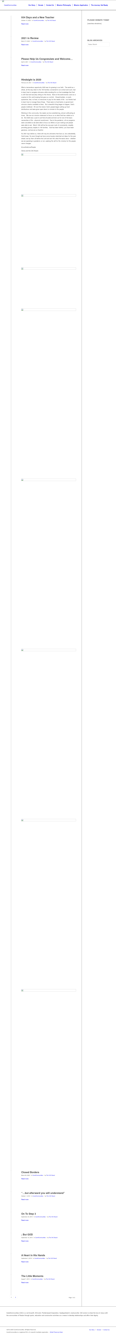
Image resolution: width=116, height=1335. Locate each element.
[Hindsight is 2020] (11, 83)
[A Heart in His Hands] (11, 1259)
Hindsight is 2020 (31, 79)
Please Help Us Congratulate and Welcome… (47, 58)
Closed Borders (30, 1172)
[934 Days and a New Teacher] (11, 21)
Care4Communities (38, 20)
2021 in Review (30, 38)
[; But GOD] (11, 1238)
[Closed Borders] (11, 1176)
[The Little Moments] (11, 1279)
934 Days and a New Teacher (37, 17)
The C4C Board (51, 20)
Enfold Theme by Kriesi (56, 1332)
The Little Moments (32, 1276)
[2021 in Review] (11, 41)
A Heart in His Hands (33, 1255)
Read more (24, 24)
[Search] (111, 5)
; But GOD (27, 1234)
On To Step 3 (28, 1213)
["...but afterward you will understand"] (11, 1196)
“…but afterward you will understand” (43, 1193)
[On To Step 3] (11, 1217)
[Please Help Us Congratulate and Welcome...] (11, 62)
